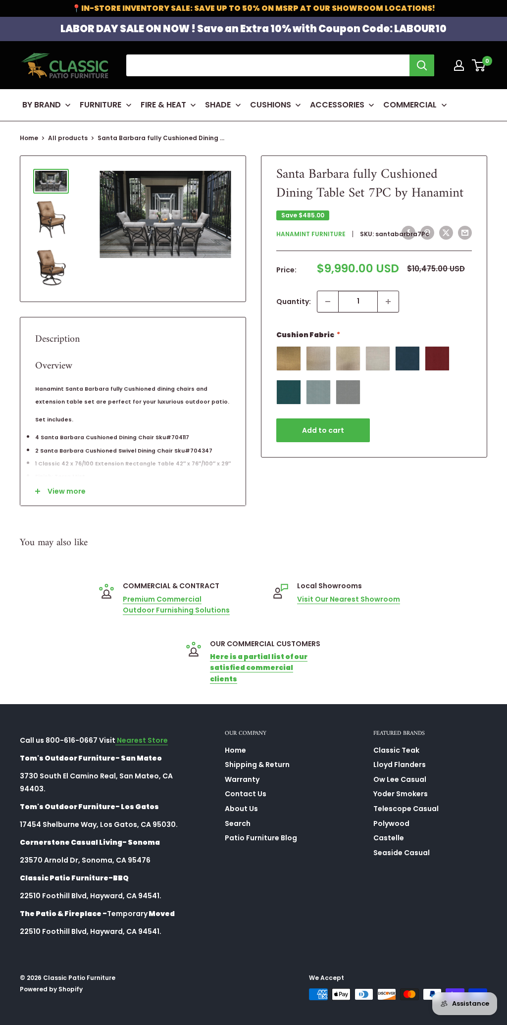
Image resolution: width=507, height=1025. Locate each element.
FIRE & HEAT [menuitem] (163, 104)
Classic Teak (396, 750)
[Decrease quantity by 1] (327, 301)
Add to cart (323, 430)
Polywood (391, 823)
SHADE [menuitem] (218, 104)
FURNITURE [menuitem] (100, 104)
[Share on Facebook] (408, 233)
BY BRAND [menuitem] (41, 104)
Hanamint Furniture (311, 234)
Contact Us (245, 794)
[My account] (459, 65)
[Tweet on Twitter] (446, 233)
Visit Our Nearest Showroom (348, 599)
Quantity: (293, 302)
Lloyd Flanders (399, 764)
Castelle (388, 838)
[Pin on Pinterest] (427, 233)
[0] (479, 65)
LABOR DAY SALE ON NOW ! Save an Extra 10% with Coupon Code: (253, 29)
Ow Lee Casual (399, 779)
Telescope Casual (406, 809)
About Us (241, 809)
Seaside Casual (401, 853)
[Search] (421, 65)
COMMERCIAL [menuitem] (410, 104)
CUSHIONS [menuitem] (270, 104)
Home (29, 138)
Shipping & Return (257, 764)
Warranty (242, 779)
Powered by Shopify (51, 989)
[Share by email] (465, 233)
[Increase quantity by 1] (388, 301)
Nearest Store (141, 740)
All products (68, 138)
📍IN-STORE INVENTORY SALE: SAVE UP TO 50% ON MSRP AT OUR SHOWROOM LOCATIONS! (253, 8)
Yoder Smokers (400, 794)
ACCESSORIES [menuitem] (337, 104)
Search (238, 823)
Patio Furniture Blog (261, 838)
